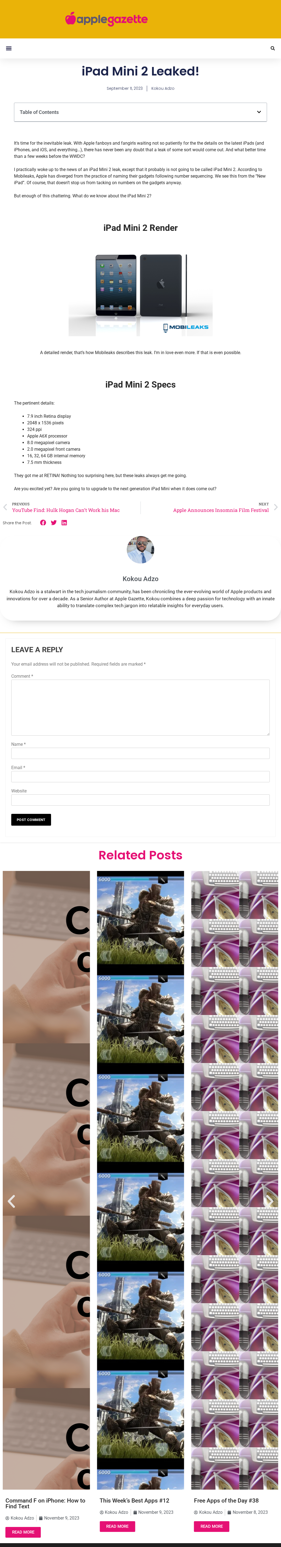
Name (18, 744)
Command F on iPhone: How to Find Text (45, 1503)
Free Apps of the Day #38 (226, 1500)
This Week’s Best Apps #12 (134, 1500)
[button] (8, 48)
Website (19, 791)
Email (18, 767)
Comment (22, 676)
